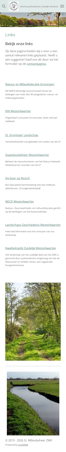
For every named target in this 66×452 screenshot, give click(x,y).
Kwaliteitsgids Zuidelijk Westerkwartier (30, 248)
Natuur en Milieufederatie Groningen (29, 84)
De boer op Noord (17, 178)
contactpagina (36, 64)
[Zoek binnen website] (4, 6)
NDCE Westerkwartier (19, 201)
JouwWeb (23, 444)
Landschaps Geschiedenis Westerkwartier (33, 225)
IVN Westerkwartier (18, 111)
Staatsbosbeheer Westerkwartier (27, 155)
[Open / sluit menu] (62, 6)
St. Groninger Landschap (21, 135)
